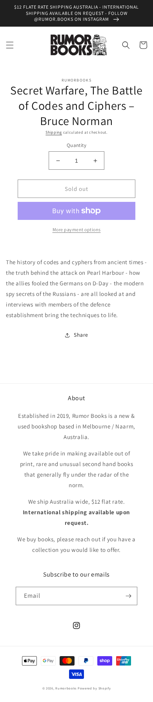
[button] (9, 45)
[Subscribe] (128, 596)
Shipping (54, 132)
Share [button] (81, 334)
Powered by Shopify (94, 688)
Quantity (76, 145)
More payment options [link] (77, 229)
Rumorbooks (65, 688)
